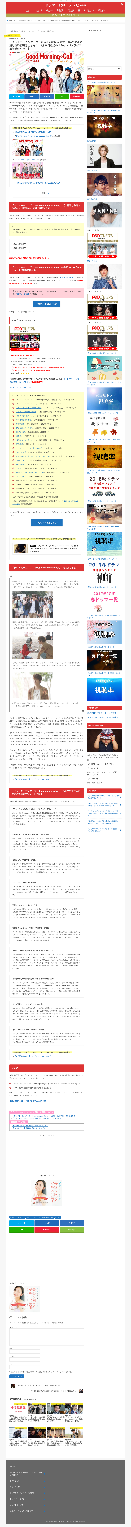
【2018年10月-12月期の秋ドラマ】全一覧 (102, 413)
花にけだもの (21, 476)
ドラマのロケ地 (37, 10)
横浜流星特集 (91, 141)
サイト (11, 1364)
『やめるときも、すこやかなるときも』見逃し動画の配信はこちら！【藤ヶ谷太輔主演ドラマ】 (103, 813)
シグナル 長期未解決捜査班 (26, 412)
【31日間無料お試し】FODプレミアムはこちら (31, 132)
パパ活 (18, 468)
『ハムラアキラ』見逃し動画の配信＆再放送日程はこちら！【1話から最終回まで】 (103, 804)
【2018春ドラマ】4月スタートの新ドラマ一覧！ (30, 1126)
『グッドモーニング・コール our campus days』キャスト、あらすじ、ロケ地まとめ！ (44, 1116)
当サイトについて (89, 10)
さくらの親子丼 (22, 452)
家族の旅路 (20, 424)
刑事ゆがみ (20, 460)
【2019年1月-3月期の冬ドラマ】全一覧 (101, 501)
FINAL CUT (20, 432)
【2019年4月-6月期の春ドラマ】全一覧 (101, 587)
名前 (10, 1348)
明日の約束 (20, 464)
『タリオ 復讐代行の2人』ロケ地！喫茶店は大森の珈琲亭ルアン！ (104, 797)
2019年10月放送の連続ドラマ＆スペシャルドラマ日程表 (26, 1473)
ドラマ (58, 1217)
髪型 (79, 10)
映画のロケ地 (49, 10)
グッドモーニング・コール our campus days (33, 136)
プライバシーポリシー (18, 1499)
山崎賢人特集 (92, 199)
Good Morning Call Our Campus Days (30, 472)
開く (49, 193)
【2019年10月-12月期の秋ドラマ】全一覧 (101, 82)
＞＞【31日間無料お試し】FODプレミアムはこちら (35, 183)
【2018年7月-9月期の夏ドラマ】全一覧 (101, 353)
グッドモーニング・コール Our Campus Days (40, 1217)
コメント (13, 1327)
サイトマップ (15, 1487)
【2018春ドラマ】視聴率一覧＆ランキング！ (28, 1128)
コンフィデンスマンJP (24, 416)
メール (11, 1356)
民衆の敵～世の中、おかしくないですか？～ (32, 456)
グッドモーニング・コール (26, 160)
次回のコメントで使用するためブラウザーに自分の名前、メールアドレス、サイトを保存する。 (42, 1372)
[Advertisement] (46, 1156)
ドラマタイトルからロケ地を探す (22, 1493)
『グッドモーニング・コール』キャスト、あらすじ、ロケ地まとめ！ (37, 1118)
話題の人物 (60, 10)
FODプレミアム (66, 277)
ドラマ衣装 (71, 10)
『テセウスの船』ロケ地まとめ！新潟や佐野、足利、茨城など (102, 830)
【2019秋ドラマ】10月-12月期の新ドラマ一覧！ (66, 15)
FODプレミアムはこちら (46, 304)
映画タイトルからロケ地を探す (21, 1511)
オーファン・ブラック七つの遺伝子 (29, 448)
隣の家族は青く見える (24, 428)
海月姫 (18, 436)
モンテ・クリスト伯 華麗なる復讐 (28, 408)
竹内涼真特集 (92, 170)
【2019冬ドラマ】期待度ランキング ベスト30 (104, 559)
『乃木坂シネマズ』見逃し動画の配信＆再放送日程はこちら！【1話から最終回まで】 (103, 822)
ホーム (27, 10)
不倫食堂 (19, 444)
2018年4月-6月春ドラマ (18, 1217)
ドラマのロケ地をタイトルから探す (102, 717)
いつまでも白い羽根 (23, 420)
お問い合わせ (101, 10)
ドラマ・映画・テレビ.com (65, 5)
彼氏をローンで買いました (26, 440)
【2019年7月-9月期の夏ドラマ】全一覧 (100, 647)
